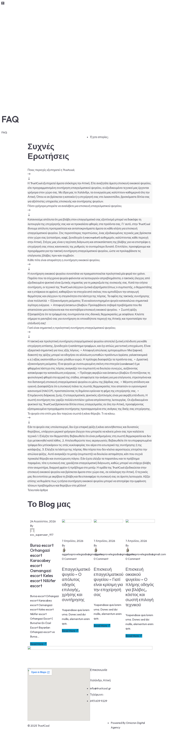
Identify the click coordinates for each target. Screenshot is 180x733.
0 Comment (69, 559)
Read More (36, 644)
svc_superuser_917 (41, 534)
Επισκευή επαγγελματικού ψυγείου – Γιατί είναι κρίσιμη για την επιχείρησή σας (108, 581)
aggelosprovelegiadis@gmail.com (82, 554)
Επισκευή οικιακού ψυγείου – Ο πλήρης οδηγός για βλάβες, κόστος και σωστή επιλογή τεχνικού (140, 586)
